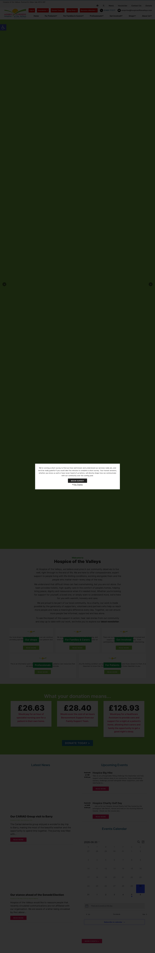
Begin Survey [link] (77, 481)
